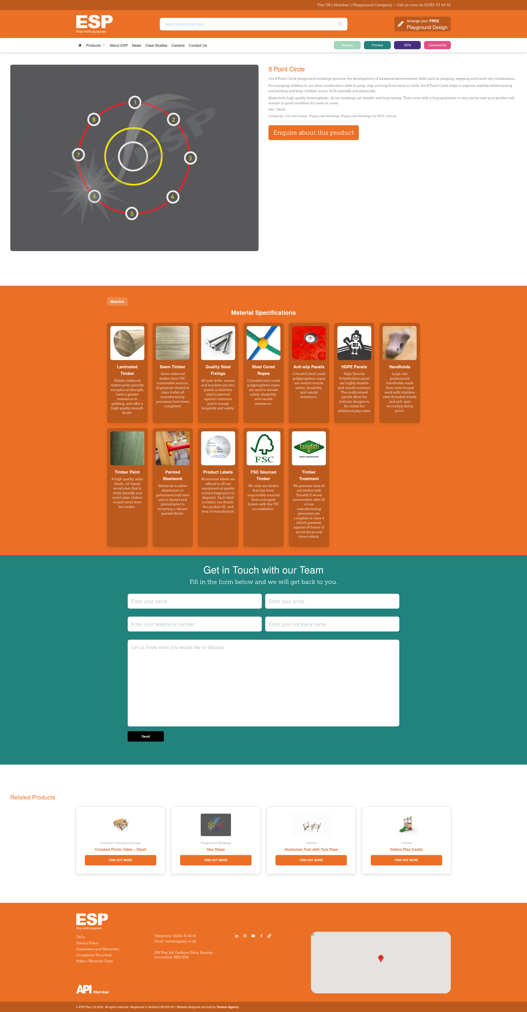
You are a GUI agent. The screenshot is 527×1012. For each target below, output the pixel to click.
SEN (407, 45)
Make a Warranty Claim (94, 961)
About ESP (119, 45)
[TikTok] (270, 936)
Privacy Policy (87, 943)
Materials (117, 301)
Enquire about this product (313, 132)
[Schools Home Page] (80, 45)
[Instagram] (245, 936)
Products (93, 45)
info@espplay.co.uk (180, 941)
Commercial (437, 45)
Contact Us (198, 45)
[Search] (340, 24)
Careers (178, 45)
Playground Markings (324, 116)
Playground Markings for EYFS (362, 116)
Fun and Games (296, 116)
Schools (391, 116)
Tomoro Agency (228, 1007)
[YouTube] (253, 936)
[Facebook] (261, 936)
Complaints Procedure (94, 955)
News (136, 45)
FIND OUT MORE (120, 860)
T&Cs (80, 937)
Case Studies (156, 45)
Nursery (347, 45)
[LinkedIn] (237, 936)
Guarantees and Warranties (97, 949)
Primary (377, 45)
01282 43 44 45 (437, 5)
